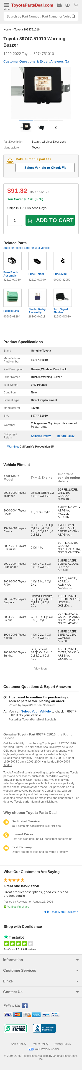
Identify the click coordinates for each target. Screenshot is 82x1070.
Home (7, 29)
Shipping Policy (41, 436)
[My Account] (67, 5)
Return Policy (65, 436)
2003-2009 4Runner (61, 758)
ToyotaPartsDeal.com (16, 772)
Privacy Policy (62, 1044)
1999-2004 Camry (14, 761)
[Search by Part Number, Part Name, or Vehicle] (73, 16)
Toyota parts (21, 801)
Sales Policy (18, 1044)
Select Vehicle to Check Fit (45, 167)
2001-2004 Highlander (41, 761)
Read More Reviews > (64, 912)
